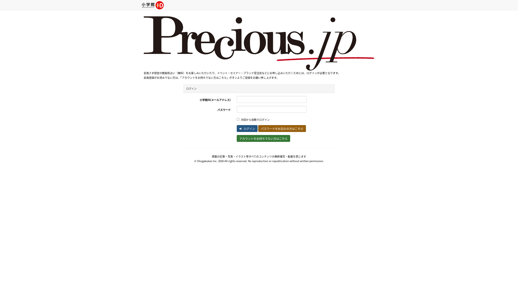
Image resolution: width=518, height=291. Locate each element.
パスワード (224, 110)
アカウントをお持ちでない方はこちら (263, 138)
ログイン (249, 129)
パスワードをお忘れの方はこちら (282, 129)
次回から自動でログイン (255, 119)
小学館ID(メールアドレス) (215, 100)
